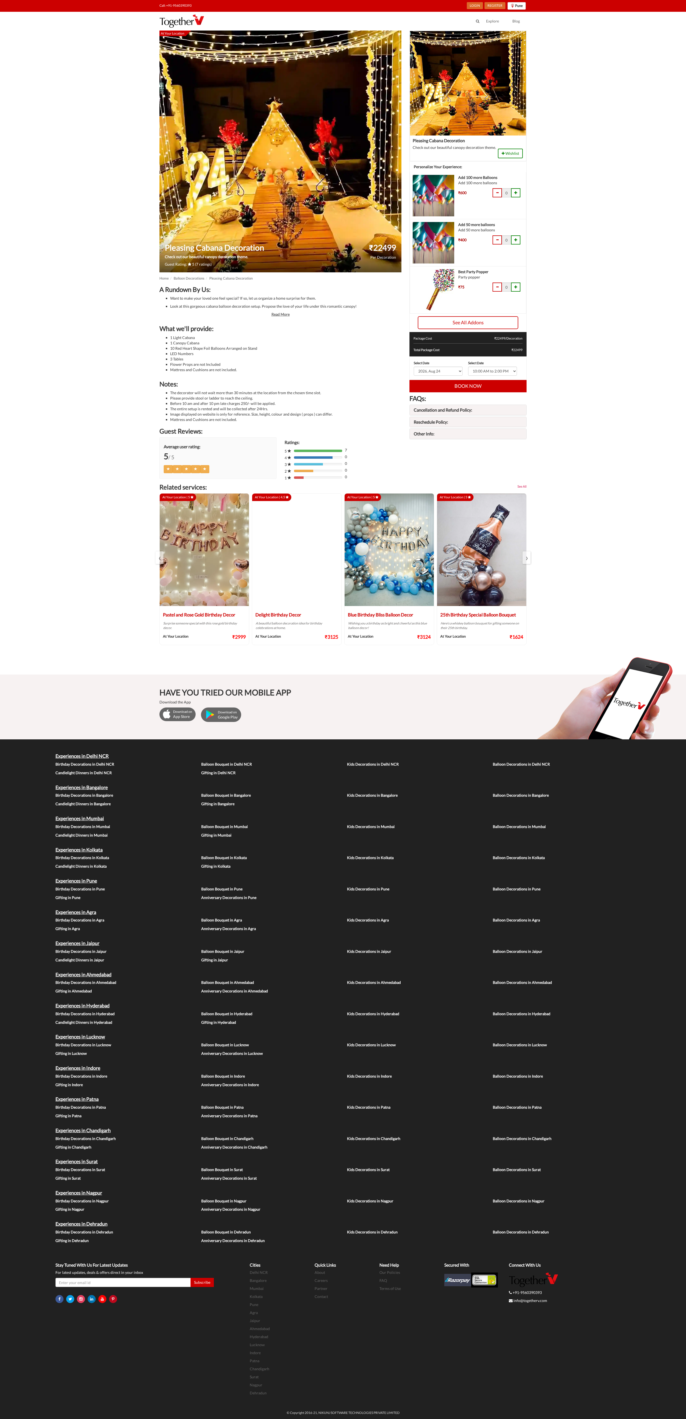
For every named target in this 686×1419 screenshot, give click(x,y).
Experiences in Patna (77, 1099)
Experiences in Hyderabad (82, 1005)
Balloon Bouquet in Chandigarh (227, 1138)
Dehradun (258, 1393)
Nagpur (256, 1385)
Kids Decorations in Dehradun (372, 1232)
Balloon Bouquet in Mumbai (224, 826)
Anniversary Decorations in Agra (228, 928)
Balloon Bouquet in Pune (222, 889)
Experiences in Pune (76, 881)
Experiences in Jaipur (77, 943)
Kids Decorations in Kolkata (370, 857)
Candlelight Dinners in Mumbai (81, 835)
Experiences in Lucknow (80, 1037)
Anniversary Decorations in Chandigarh (234, 1147)
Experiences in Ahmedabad (83, 974)
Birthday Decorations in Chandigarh (85, 1138)
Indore (255, 1352)
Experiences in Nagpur (78, 1193)
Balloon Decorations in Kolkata (519, 857)
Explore (492, 21)
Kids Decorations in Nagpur (370, 1201)
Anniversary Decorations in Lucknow (232, 1053)
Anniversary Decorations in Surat (229, 1178)
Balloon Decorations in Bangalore (521, 795)
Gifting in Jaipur (214, 960)
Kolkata (256, 1296)
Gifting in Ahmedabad (73, 991)
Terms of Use (390, 1288)
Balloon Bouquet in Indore (223, 1076)
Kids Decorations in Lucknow (371, 1044)
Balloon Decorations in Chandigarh (522, 1138)
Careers (321, 1280)
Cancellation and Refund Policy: (443, 409)
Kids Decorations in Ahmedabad (374, 982)
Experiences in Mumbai (79, 818)
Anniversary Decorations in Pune (228, 897)
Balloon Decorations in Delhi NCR (521, 764)
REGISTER (494, 5)
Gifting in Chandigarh (73, 1147)
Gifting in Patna (68, 1115)
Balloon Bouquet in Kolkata (224, 857)
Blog (516, 21)
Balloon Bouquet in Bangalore (226, 795)
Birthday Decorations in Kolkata (82, 857)
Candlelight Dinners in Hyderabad (83, 1022)
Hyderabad (259, 1336)
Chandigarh (259, 1369)
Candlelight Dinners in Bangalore (83, 803)
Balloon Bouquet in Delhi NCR (226, 764)
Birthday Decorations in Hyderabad (85, 1013)
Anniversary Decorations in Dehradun (233, 1240)
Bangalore (258, 1280)
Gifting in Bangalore (217, 803)
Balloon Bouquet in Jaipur (222, 951)
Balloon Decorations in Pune (516, 889)
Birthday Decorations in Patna (80, 1107)
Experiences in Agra (75, 912)
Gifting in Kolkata (215, 866)
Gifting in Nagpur (69, 1209)
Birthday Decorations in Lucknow (83, 1044)
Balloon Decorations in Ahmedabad (522, 982)
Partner (321, 1288)
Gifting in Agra (67, 928)
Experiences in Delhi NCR (82, 756)
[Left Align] (168, 469)
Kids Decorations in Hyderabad (373, 1013)
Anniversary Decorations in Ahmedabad (234, 991)
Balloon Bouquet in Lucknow (225, 1044)
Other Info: (424, 433)
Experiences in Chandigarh (83, 1130)
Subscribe (202, 1282)
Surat (254, 1377)
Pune (254, 1304)
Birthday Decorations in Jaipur (81, 951)
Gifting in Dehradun (72, 1240)
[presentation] (159, 557)
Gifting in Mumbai (216, 835)
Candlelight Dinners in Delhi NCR (83, 772)
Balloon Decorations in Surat (517, 1169)
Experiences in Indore (77, 1068)
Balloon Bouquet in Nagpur (224, 1201)
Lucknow (257, 1344)
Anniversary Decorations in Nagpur (230, 1209)
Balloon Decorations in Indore (518, 1076)
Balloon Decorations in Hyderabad (521, 1013)
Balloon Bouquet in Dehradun (226, 1232)
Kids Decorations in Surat (368, 1169)
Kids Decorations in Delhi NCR (373, 764)
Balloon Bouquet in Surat (222, 1169)
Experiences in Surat (76, 1161)
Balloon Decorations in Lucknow (520, 1044)
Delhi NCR (259, 1272)
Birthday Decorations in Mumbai (82, 826)
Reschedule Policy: (431, 421)
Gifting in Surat (68, 1178)
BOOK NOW (468, 386)
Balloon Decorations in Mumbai (519, 826)
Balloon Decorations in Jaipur (517, 951)
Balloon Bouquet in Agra (221, 920)
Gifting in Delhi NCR (218, 772)
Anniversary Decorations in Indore (230, 1084)
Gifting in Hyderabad (218, 1022)
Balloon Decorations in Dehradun (521, 1232)
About (320, 1272)
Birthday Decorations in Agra (79, 920)
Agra (254, 1312)
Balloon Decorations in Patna (517, 1107)
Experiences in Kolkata (79, 850)
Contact (321, 1296)
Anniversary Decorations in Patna (229, 1115)
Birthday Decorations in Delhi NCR (84, 764)
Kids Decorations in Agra (368, 920)
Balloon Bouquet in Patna (222, 1107)
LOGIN (475, 5)
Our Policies (389, 1272)
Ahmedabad (260, 1328)
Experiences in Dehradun (81, 1224)
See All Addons (468, 322)
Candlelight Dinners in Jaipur (79, 960)
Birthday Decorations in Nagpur (82, 1201)
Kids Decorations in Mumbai (371, 826)
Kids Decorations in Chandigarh (373, 1138)
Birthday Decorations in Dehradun (84, 1232)
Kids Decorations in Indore (369, 1076)
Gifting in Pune (67, 897)
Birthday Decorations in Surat (80, 1169)
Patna (254, 1360)
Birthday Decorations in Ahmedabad (85, 982)
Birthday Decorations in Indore (81, 1076)
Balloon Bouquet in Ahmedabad (227, 982)
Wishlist (512, 153)
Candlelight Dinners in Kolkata (81, 866)
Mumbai (257, 1288)
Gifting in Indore (69, 1084)
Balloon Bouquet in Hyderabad (226, 1013)
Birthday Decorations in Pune (80, 889)
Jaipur (255, 1320)
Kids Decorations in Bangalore (372, 795)
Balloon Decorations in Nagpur (519, 1201)
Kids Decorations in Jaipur (369, 951)
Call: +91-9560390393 (175, 5)
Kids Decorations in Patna (368, 1107)
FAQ (383, 1280)
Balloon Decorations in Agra (516, 920)
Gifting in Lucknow (71, 1053)
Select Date (421, 363)
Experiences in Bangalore (81, 787)
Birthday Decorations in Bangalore (84, 795)
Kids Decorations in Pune (368, 889)
